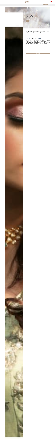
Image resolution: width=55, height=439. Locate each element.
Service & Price (23, 4)
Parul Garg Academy (43, 33)
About (19, 4)
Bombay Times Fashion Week (40, 37)
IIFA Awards (39, 38)
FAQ (36, 4)
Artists (27, 4)
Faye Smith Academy (31, 4)
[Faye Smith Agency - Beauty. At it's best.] (27, 2)
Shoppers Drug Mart (34, 44)
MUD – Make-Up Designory (35, 33)
